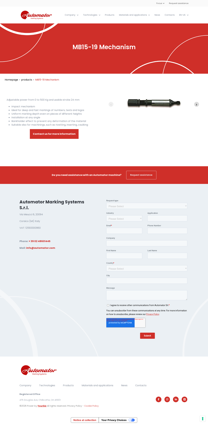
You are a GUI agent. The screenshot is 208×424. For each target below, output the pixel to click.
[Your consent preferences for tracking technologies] (203, 419)
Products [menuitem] (68, 385)
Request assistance (179, 3)
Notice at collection (84, 420)
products (26, 79)
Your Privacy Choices (114, 420)
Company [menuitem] (25, 385)
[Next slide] (196, 104)
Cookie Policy (91, 405)
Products (109, 14)
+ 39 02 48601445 (39, 241)
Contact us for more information (54, 134)
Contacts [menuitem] (140, 385)
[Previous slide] (111, 104)
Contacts (170, 14)
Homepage (11, 79)
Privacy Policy (75, 405)
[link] (36, 15)
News (157, 14)
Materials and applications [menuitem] (97, 385)
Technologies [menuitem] (47, 385)
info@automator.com (40, 248)
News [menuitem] (124, 385)
